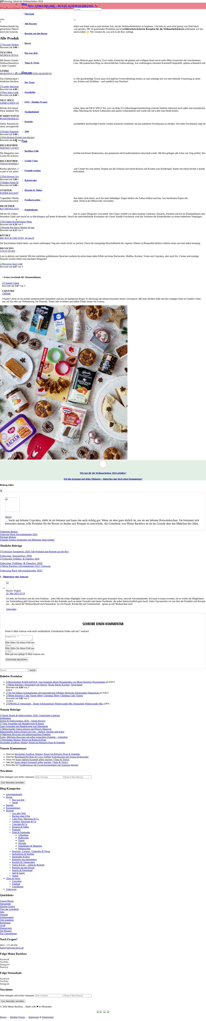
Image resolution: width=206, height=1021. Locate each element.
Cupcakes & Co (19, 824)
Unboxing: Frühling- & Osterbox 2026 (21, 563)
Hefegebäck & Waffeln (23, 854)
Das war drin (18, 800)
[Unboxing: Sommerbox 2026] (34, 551)
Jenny (8, 516)
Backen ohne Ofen (21, 816)
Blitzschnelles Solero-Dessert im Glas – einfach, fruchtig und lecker (32, 731)
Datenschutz (6, 928)
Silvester (22, 843)
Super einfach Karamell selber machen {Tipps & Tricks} (43, 759)
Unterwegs (11, 889)
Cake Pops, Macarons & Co (25, 818)
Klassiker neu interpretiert (24, 859)
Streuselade (5, 903)
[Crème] (10, 283)
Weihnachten (24, 848)
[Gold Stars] (11, 264)
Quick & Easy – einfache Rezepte (28, 865)
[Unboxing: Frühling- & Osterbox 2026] (19, 558)
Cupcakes (16, 881)
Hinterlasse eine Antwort (15, 576)
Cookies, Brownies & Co (24, 821)
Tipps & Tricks (13, 878)
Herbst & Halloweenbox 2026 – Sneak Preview (23, 721)
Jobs (2, 912)
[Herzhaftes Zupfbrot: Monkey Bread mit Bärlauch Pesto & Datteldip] (23, 740)
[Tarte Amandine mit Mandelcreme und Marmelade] (22, 723)
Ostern (21, 840)
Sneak (15, 802)
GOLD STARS (7, 251)
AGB (2, 925)
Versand (4, 914)
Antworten (11, 609)
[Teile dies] (1, 491)
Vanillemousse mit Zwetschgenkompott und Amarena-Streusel (48, 765)
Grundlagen (17, 886)
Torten (15, 875)
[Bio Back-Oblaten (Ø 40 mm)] (17, 227)
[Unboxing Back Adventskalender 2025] (25, 566)
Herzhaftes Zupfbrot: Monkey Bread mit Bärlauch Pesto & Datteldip (32, 742)
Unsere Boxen (7, 901)
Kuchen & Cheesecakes (23, 862)
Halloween (23, 837)
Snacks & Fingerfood (22, 870)
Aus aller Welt (19, 813)
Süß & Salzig (18, 873)
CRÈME (6, 293)
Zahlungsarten (7, 917)
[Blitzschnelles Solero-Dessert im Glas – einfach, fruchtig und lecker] (25, 729)
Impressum (5, 922)
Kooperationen (13, 808)
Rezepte (10, 810)
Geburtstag (23, 835)
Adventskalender (14, 794)
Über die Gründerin (9, 909)
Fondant (16, 884)
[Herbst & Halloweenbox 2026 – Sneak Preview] (31, 718)
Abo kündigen (7, 920)
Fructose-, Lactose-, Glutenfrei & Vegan (31, 851)
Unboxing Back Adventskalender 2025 (21, 570)
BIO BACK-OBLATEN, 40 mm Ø (17, 238)
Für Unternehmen (8, 933)
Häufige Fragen (7, 906)
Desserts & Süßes (20, 827)
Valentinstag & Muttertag (30, 846)
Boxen (9, 797)
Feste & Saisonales (21, 832)
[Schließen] (74, 19)
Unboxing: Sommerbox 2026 (16, 555)
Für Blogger (6, 931)
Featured (16, 829)
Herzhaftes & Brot (21, 856)
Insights (9, 805)
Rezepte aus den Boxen (23, 867)
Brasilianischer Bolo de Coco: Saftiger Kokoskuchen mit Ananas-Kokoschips (52, 757)
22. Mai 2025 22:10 (15, 593)
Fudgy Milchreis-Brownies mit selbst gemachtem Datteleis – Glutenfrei (34, 737)
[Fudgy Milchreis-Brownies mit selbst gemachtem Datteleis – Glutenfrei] (25, 734)
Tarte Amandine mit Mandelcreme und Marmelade (24, 726)
